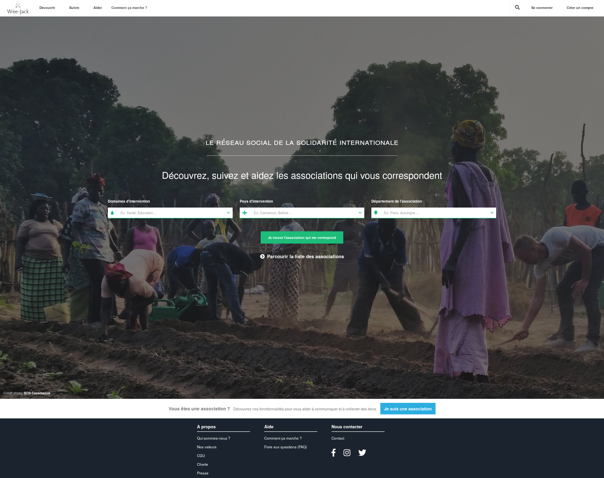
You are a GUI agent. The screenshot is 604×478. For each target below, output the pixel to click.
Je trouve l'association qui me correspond (302, 237)
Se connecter (542, 7)
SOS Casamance (37, 393)
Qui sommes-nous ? (213, 438)
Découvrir (47, 7)
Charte (202, 464)
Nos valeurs (207, 446)
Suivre (74, 7)
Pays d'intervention (256, 201)
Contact (337, 438)
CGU (201, 455)
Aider (97, 7)
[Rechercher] (517, 8)
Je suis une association (408, 409)
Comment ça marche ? (129, 7)
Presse (203, 472)
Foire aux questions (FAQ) (285, 446)
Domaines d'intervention (129, 201)
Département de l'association (396, 201)
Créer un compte (580, 7)
